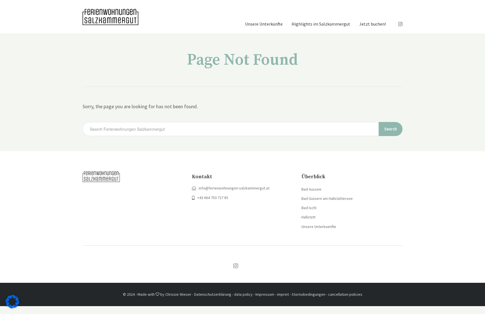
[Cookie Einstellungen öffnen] (12, 306)
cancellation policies (345, 294)
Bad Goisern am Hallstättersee (327, 198)
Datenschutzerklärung (212, 294)
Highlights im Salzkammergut (321, 24)
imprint (283, 294)
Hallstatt (308, 217)
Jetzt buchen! (372, 24)
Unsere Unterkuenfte (318, 226)
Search (390, 129)
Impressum (264, 294)
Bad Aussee (311, 189)
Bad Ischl (308, 207)
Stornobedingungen (308, 294)
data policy (243, 294)
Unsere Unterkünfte (264, 24)
